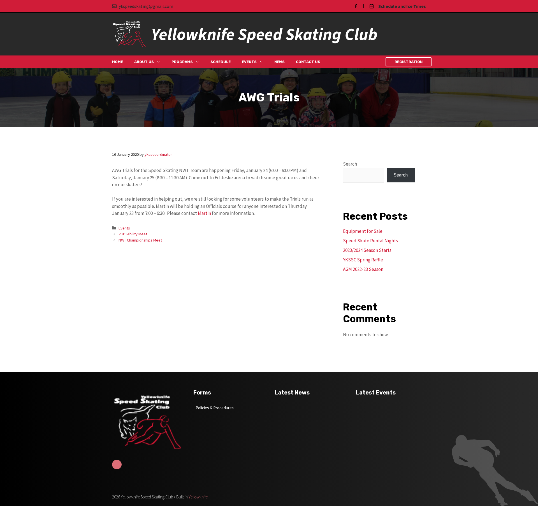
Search (350, 164)
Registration (409, 62)
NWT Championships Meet (140, 240)
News (279, 62)
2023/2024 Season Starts (367, 250)
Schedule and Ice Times (402, 6)
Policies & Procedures (215, 407)
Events (249, 62)
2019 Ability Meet (133, 233)
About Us (144, 62)
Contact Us (308, 62)
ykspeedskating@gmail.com (146, 6)
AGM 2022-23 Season (363, 269)
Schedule (220, 62)
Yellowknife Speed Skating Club (264, 34)
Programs (182, 62)
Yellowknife (198, 497)
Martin (204, 213)
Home (117, 62)
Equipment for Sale (362, 231)
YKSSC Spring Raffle (363, 260)
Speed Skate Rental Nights (370, 241)
